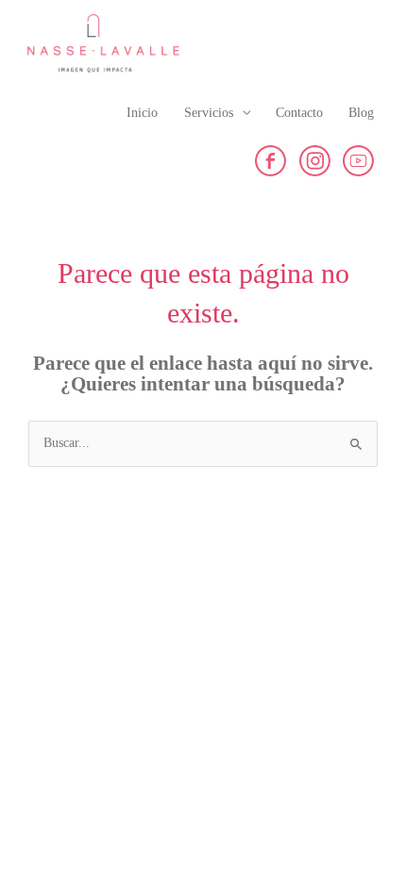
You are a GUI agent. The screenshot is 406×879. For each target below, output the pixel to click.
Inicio (142, 113)
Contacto (299, 113)
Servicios (208, 113)
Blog (361, 113)
